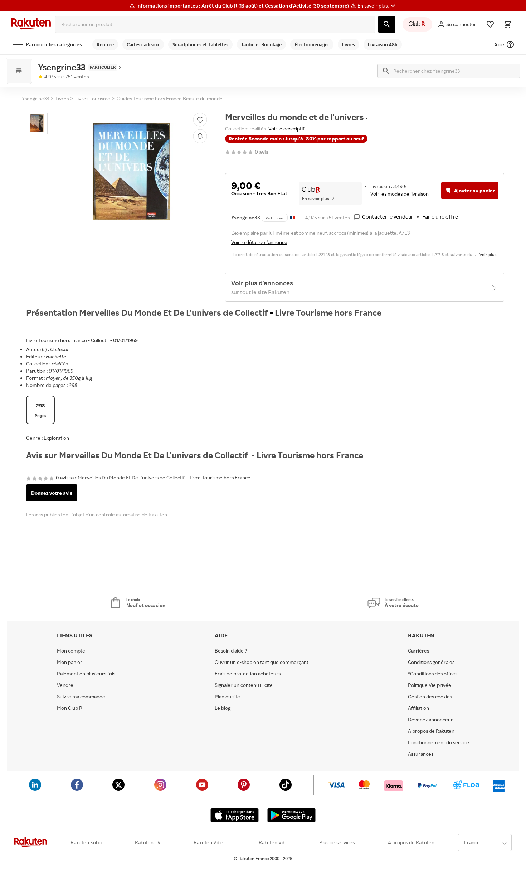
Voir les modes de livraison (399, 194)
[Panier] (507, 24)
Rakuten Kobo (86, 842)
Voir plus (488, 254)
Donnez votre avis (51, 493)
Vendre (65, 685)
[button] (377, 5)
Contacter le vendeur (387, 216)
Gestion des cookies (430, 696)
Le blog (222, 708)
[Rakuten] (31, 24)
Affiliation (418, 708)
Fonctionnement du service (438, 742)
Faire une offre (440, 216)
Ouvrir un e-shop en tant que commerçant (261, 662)
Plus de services (337, 842)
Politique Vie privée (429, 685)
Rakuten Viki (272, 842)
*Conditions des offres (432, 674)
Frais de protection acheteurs (248, 674)
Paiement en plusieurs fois (86, 674)
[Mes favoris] (490, 24)
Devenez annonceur (430, 719)
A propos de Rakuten (431, 731)
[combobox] (215, 24)
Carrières (418, 651)
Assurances (420, 754)
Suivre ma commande (81, 696)
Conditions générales (431, 662)
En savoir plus (315, 198)
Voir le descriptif (286, 128)
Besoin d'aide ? (231, 651)
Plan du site (227, 696)
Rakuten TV (148, 842)
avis (261, 152)
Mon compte (71, 651)
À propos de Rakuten (411, 842)
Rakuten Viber (209, 842)
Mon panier (69, 662)
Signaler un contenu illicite (244, 685)
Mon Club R (69, 708)
